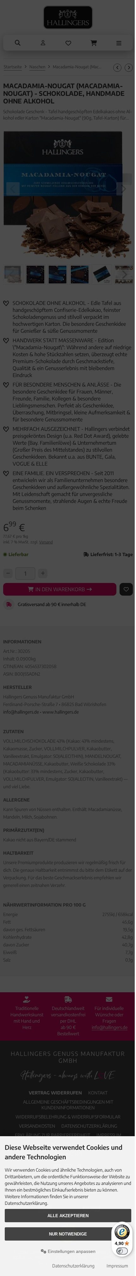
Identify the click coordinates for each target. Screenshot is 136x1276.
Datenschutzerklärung (73, 1265)
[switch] (122, 1251)
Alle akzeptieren (68, 1215)
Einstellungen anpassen (71, 1251)
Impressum (117, 1265)
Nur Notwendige (68, 1234)
